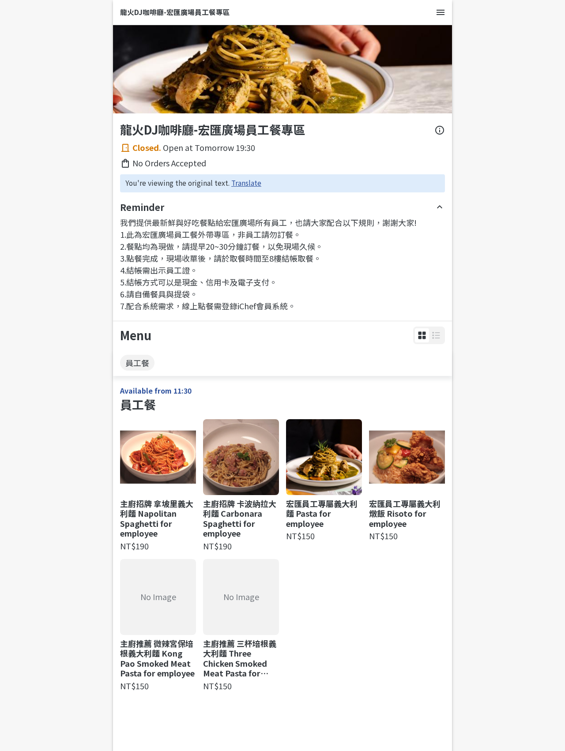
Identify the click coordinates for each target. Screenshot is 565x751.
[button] (422, 335)
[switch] (422, 335)
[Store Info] (440, 130)
